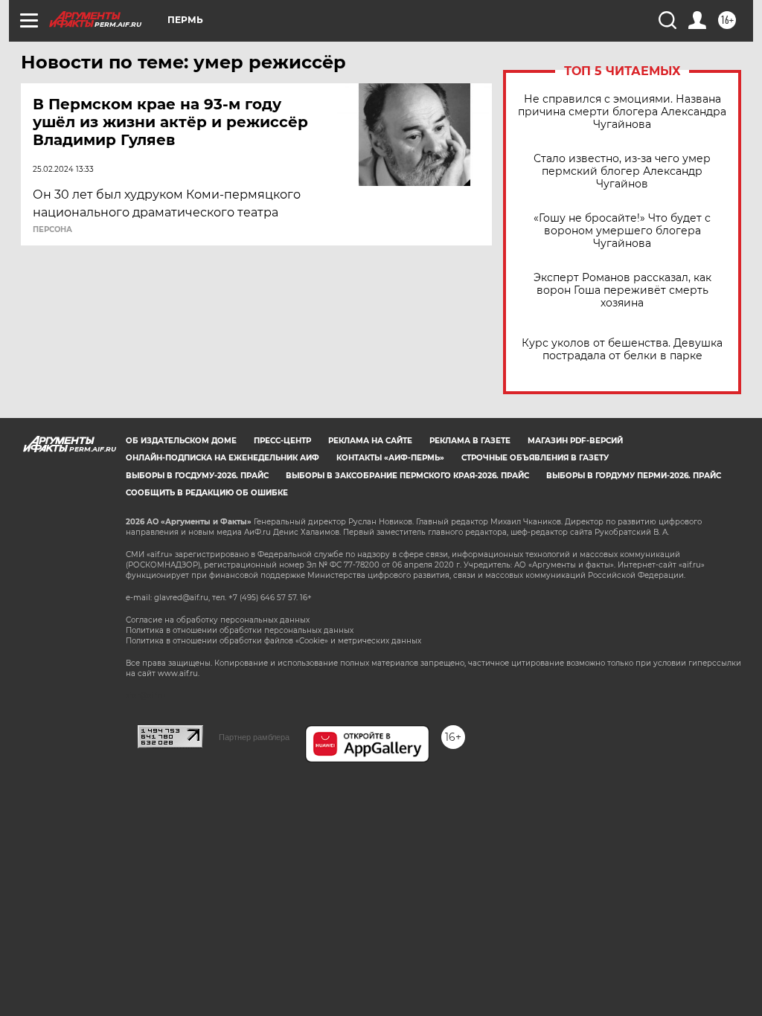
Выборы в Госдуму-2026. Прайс (197, 475)
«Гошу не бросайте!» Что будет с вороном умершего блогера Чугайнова (622, 231)
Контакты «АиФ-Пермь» (390, 458)
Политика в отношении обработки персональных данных (239, 630)
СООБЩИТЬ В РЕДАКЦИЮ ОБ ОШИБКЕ (207, 493)
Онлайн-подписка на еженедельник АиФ (222, 458)
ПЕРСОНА (52, 230)
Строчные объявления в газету (535, 458)
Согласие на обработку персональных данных (218, 620)
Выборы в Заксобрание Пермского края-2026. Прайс (407, 475)
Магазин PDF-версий (575, 441)
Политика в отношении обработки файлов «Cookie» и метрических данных (273, 641)
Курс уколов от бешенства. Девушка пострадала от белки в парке (622, 349)
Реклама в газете (469, 441)
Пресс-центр (282, 441)
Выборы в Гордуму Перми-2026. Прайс (633, 475)
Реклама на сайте (370, 441)
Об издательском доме (181, 441)
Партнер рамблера (254, 737)
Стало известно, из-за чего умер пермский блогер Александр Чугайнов (622, 171)
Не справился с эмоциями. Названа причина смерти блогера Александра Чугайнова (622, 112)
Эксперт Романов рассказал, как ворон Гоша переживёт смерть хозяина (622, 290)
